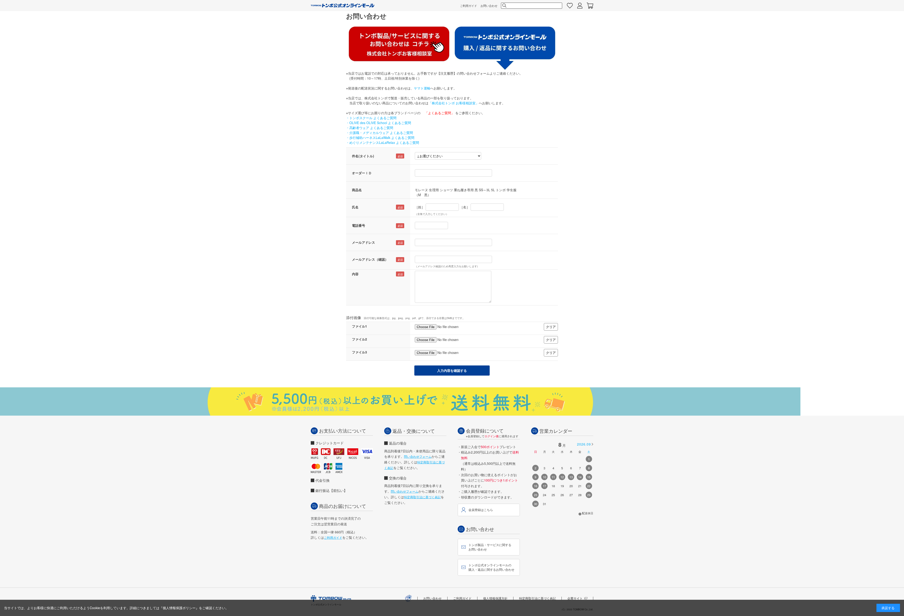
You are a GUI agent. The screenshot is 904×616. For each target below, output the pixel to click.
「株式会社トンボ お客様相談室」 (453, 103)
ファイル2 (359, 339)
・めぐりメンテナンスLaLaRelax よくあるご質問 (382, 142)
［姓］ (420, 207)
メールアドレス (363, 242)
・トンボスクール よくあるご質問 (371, 117)
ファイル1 (359, 326)
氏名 (355, 207)
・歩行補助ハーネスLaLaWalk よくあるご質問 (380, 137)
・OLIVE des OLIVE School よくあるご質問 (378, 122)
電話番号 (358, 225)
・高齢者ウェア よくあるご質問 (369, 127)
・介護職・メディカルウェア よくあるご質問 (379, 132)
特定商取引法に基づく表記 (422, 497)
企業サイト (575, 598)
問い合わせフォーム (418, 456)
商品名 (357, 189)
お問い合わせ (488, 6)
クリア (551, 326)
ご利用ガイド (468, 6)
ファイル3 (359, 352)
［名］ (465, 207)
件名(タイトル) (363, 156)
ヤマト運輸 (422, 88)
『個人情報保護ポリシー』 (179, 607)
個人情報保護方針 (495, 598)
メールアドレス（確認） (370, 259)
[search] (504, 6)
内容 (355, 274)
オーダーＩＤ (362, 172)
